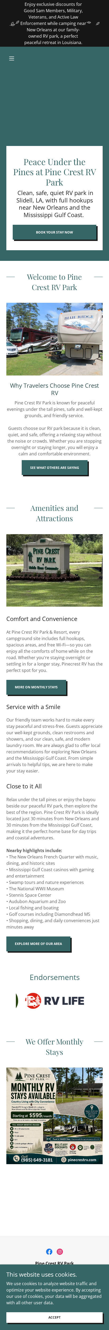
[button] (13, 58)
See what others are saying (54, 467)
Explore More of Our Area (38, 944)
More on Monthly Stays (36, 687)
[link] (49, 1251)
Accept (54, 1317)
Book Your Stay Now (54, 232)
